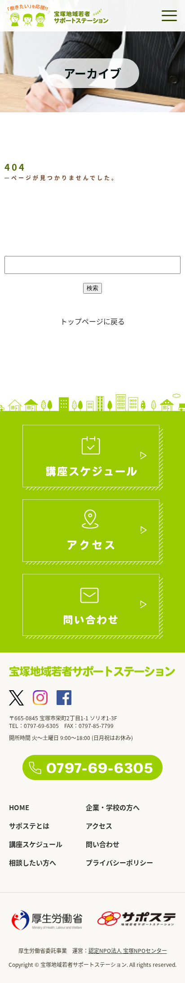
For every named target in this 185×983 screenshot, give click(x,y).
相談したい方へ (32, 862)
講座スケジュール (35, 844)
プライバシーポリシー (119, 862)
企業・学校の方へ (113, 807)
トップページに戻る (92, 321)
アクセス (99, 825)
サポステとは (29, 825)
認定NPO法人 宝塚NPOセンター (127, 950)
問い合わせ (102, 844)
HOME (19, 807)
